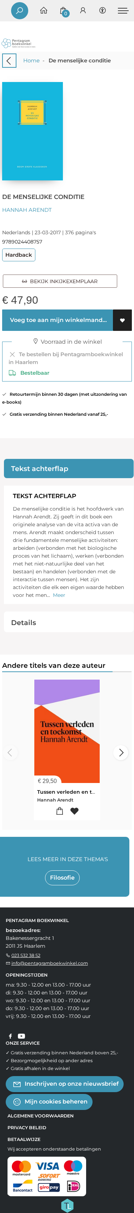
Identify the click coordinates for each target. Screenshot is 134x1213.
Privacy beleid (27, 1127)
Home (31, 60)
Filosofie (62, 877)
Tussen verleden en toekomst (76, 792)
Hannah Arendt (27, 209)
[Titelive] (67, 1205)
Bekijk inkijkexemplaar (62, 281)
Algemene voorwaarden (41, 1116)
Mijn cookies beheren (55, 1101)
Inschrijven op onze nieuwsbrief (71, 1083)
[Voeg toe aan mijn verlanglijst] (122, 320)
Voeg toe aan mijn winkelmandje (58, 320)
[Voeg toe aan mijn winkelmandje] (59, 811)
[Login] (83, 11)
